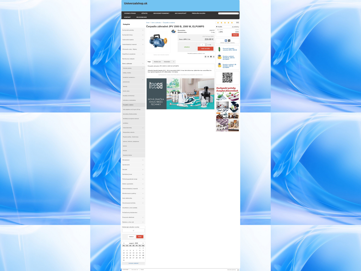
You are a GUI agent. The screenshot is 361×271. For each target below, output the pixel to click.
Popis (149, 61)
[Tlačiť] (211, 56)
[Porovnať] (205, 56)
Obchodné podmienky (231, 269)
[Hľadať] (238, 13)
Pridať (140, 236)
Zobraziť (235, 35)
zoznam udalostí (133, 263)
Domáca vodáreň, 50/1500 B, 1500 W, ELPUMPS (229, 57)
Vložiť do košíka (205, 48)
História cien (157, 61)
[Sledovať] (208, 56)
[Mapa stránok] (238, 269)
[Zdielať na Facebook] (226, 40)
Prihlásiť (142, 269)
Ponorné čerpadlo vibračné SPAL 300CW (230, 49)
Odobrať (131, 236)
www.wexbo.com (134, 269)
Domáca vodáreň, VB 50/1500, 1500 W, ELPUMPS (229, 66)
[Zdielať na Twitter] (229, 40)
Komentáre (167, 61)
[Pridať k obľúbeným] (214, 56)
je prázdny (235, 26)
